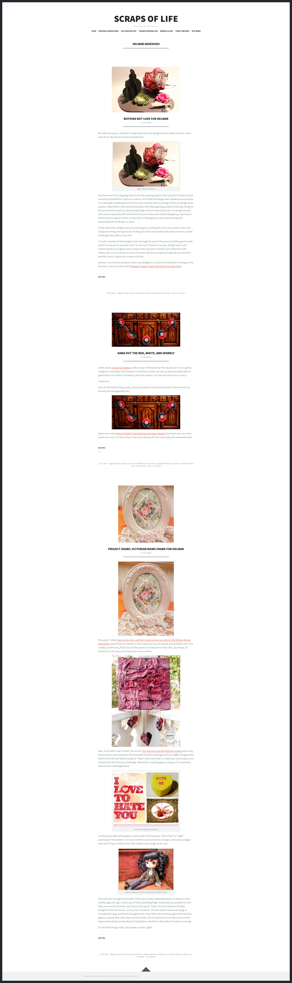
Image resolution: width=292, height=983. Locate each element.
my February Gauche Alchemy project (162, 751)
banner (117, 463)
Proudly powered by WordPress (95, 976)
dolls (127, 954)
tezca (190, 954)
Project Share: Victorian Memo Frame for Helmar (146, 549)
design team (126, 463)
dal (123, 954)
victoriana (140, 956)
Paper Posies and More (146, 189)
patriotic (174, 463)
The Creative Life (128, 31)
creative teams (128, 293)
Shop (94, 31)
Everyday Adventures (109, 31)
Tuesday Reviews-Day (148, 31)
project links (165, 293)
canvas (118, 954)
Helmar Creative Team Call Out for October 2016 (156, 266)
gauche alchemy (136, 954)
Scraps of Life (146, 19)
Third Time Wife (182, 31)
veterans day (141, 466)
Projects (179, 954)
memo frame (170, 954)
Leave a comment (178, 293)
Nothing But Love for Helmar (146, 119)
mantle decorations (163, 463)
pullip (184, 954)
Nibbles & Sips (166, 31)
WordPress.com (131, 976)
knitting (161, 954)
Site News (196, 31)
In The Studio (146, 122)
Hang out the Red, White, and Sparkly (146, 353)
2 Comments (150, 956)
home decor (150, 463)
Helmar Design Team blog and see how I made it (141, 433)
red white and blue (186, 463)
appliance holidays (121, 367)
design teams (140, 293)
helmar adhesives (153, 293)
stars (133, 466)
